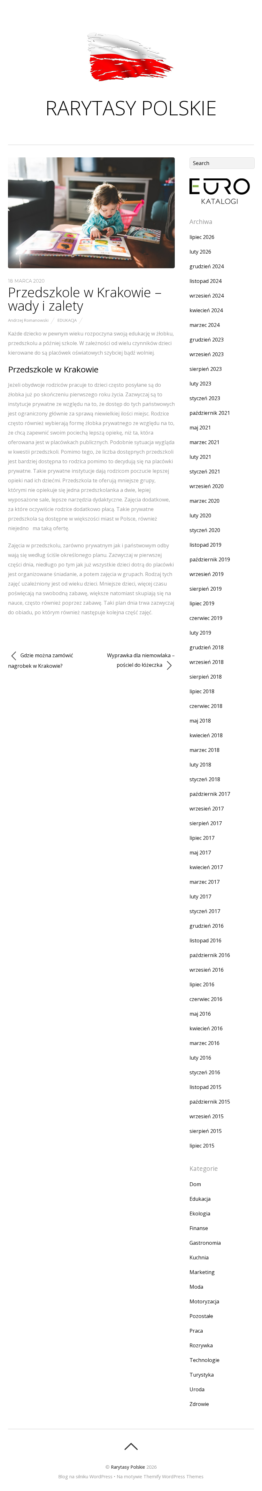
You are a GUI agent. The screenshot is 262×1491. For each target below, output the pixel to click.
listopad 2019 (205, 544)
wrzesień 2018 (206, 662)
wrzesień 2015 (206, 1116)
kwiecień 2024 (206, 310)
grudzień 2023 (206, 339)
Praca (196, 1330)
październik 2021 (209, 412)
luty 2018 (200, 764)
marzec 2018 (204, 749)
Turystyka (201, 1374)
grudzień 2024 (206, 266)
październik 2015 (209, 1101)
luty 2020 (200, 515)
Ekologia (199, 1213)
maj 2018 (200, 720)
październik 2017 (209, 793)
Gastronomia (205, 1242)
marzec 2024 (204, 324)
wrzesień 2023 (206, 354)
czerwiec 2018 (205, 705)
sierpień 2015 (205, 1130)
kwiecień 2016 (206, 1028)
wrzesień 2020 (206, 486)
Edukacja (67, 320)
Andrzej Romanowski (28, 320)
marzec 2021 (204, 442)
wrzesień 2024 (206, 295)
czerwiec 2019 (205, 618)
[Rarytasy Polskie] (131, 83)
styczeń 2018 (204, 779)
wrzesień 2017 (206, 808)
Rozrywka (201, 1345)
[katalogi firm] (219, 201)
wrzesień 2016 (206, 969)
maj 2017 (200, 852)
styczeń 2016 (204, 1072)
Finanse (198, 1228)
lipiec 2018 (201, 691)
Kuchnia (199, 1257)
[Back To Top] (130, 1446)
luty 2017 (200, 896)
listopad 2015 (205, 1087)
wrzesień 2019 (206, 574)
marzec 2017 (204, 881)
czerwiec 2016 (205, 999)
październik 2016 (209, 955)
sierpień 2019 (205, 588)
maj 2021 (200, 427)
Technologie (204, 1360)
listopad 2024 (205, 281)
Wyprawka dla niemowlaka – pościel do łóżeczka (141, 660)
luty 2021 (200, 456)
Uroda (196, 1389)
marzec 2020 (204, 500)
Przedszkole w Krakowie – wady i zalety (85, 298)
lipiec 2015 (201, 1145)
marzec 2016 (204, 1043)
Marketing (202, 1272)
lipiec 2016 (201, 984)
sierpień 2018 (205, 676)
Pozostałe (201, 1316)
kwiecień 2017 (206, 867)
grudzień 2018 (206, 647)
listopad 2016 (205, 940)
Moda (196, 1286)
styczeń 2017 (204, 911)
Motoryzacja (204, 1301)
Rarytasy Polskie (128, 1467)
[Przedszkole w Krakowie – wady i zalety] (91, 266)
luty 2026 (200, 251)
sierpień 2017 (205, 823)
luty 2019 (200, 632)
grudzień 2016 (206, 925)
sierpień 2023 (205, 368)
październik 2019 (209, 559)
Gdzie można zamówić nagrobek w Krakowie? (40, 660)
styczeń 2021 (204, 471)
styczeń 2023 (204, 398)
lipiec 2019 (201, 603)
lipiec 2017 (201, 837)
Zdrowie (199, 1404)
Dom (195, 1184)
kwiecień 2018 (206, 735)
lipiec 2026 (201, 237)
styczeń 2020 (204, 530)
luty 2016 (200, 1057)
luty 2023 (200, 383)
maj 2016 (200, 1013)
